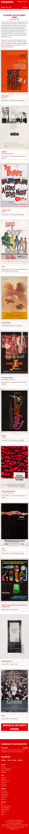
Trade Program (4, 796)
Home (2, 10)
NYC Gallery (3, 777)
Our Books (3, 786)
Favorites (20, 1)
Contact (3, 814)
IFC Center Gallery (5, 781)
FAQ (2, 804)
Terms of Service (10, 823)
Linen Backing (4, 794)
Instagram (3, 760)
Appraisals (3, 799)
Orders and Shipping (5, 806)
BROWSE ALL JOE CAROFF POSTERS (14, 727)
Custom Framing (4, 792)
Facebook (14, 760)
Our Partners (4, 784)
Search (25, 7)
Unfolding (6, 10)
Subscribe (25, 748)
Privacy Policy (18, 823)
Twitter (9, 760)
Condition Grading (5, 809)
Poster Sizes (4, 811)
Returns (3, 812)
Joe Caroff (21, 100)
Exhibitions (3, 782)
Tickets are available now (7, 46)
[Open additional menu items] (27, 1)
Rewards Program (5, 807)
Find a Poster (4, 791)
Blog (10, 7)
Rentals (3, 797)
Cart (24, 1)
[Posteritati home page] (7, 2)
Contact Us (3, 772)
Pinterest (20, 760)
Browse (3, 7)
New (7, 7)
